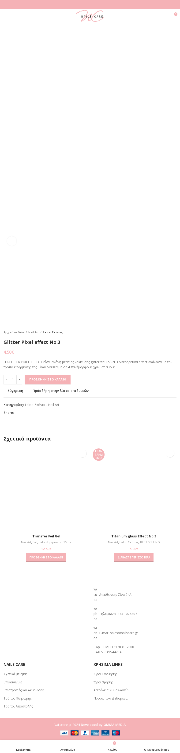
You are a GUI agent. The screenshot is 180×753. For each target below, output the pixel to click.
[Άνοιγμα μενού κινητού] (5, 16)
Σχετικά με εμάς (15, 674)
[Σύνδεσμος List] (135, 614)
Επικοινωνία (13, 682)
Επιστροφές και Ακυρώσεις (24, 690)
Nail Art (33, 332)
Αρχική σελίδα (14, 332)
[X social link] (23, 413)
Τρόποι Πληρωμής (17, 698)
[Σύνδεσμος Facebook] (17, 413)
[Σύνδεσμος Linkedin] (34, 413)
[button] (46, 557)
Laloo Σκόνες (53, 332)
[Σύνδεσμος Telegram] (39, 413)
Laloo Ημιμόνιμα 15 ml (55, 542)
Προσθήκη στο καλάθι (47, 379)
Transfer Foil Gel (46, 536)
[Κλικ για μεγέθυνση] (11, 241)
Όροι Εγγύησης (105, 674)
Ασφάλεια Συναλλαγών (111, 690)
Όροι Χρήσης (103, 682)
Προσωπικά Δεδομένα (111, 698)
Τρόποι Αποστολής (18, 706)
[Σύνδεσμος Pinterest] (28, 413)
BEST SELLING (150, 542)
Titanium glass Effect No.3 (133, 536)
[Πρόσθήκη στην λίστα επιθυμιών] (82, 453)
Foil (35, 542)
